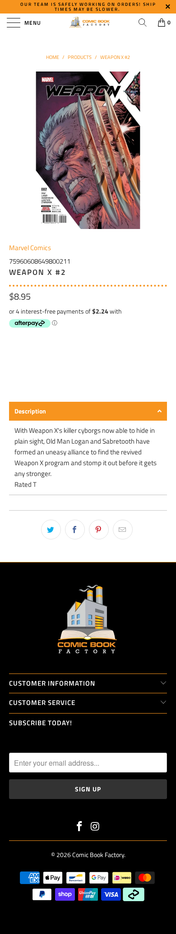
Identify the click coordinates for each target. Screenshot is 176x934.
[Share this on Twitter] (51, 529)
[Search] (142, 22)
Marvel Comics (30, 247)
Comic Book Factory (98, 854)
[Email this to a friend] (123, 529)
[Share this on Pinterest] (99, 529)
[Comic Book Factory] (88, 22)
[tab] (88, 411)
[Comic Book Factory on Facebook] (80, 827)
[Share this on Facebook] (75, 529)
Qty (14, 339)
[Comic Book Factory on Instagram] (95, 827)
